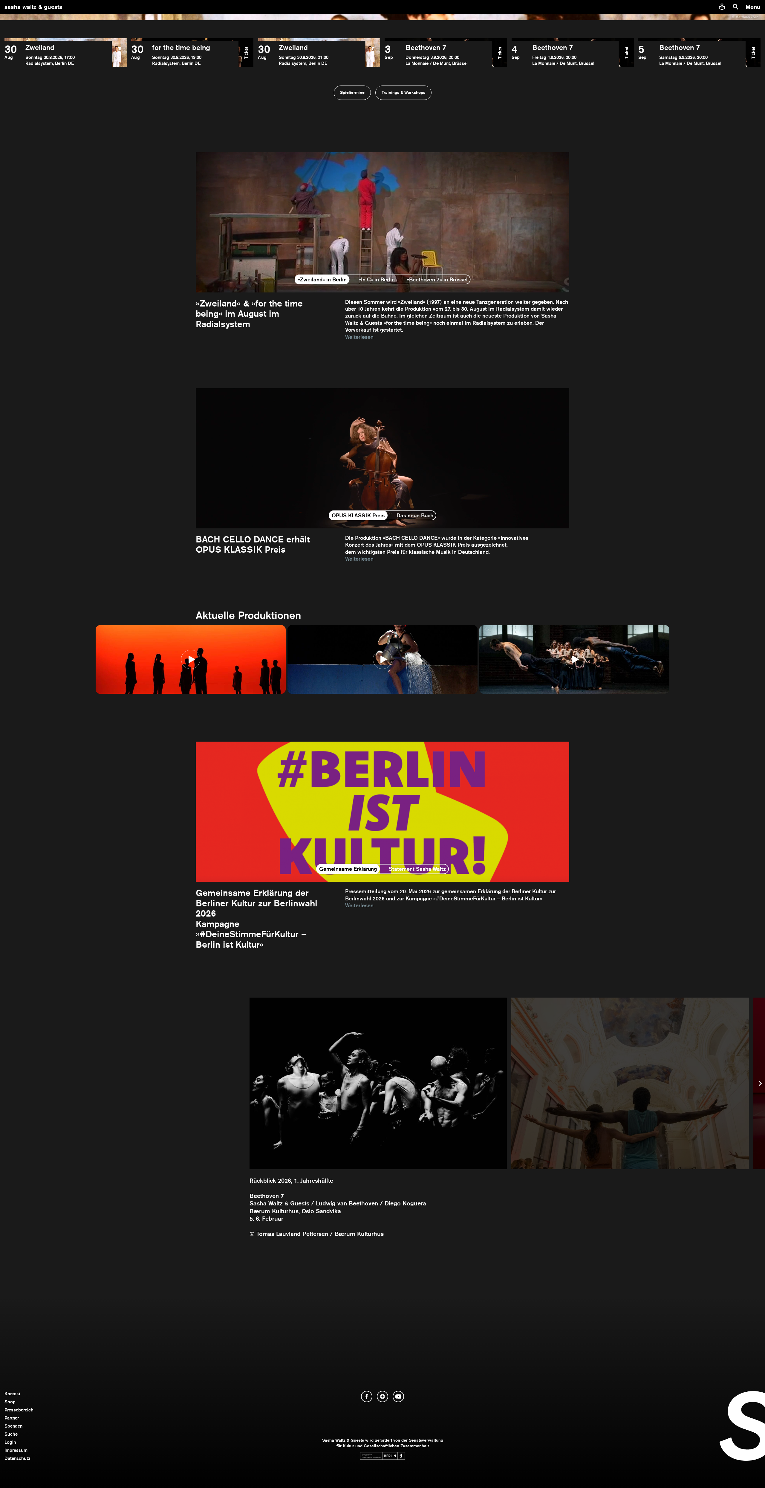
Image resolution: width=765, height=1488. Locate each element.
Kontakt (12, 1393)
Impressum (15, 1450)
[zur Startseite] (382, 7)
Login (10, 1442)
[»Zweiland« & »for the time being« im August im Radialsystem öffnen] (382, 246)
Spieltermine (352, 92)
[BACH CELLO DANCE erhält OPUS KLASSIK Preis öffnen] (382, 475)
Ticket (119, 52)
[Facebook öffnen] (366, 1396)
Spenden (13, 1426)
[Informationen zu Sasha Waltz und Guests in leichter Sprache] (722, 7)
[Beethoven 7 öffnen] (438, 55)
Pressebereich (18, 1410)
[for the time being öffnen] (184, 55)
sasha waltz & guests (33, 7)
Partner (11, 1418)
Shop (10, 1402)
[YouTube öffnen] (398, 1396)
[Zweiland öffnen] (58, 55)
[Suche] (736, 7)
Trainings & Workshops (403, 92)
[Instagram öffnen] (382, 1396)
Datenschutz (17, 1458)
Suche (11, 1434)
